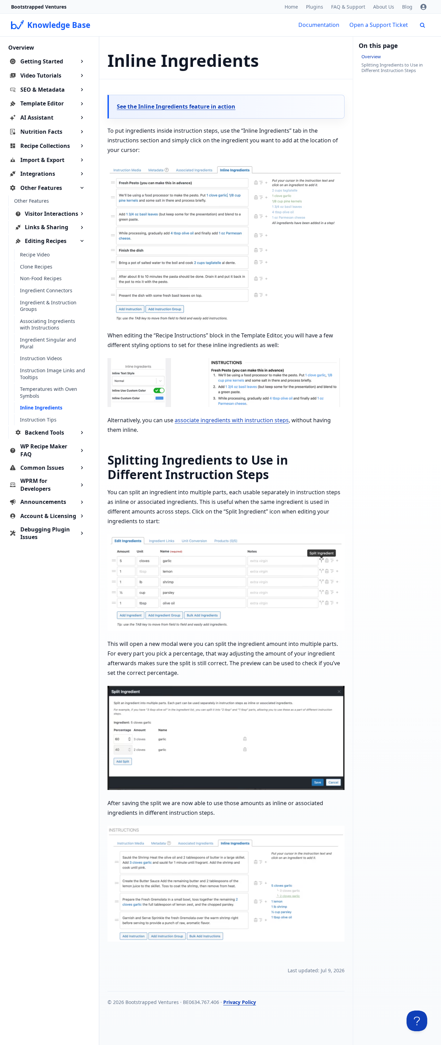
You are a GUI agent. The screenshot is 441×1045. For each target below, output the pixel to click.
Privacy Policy (239, 1002)
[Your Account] (423, 6)
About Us (383, 6)
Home (291, 6)
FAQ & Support (348, 6)
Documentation (318, 25)
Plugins (314, 6)
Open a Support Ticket (378, 25)
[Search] (422, 25)
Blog (407, 6)
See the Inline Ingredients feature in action (176, 106)
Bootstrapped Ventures (38, 6)
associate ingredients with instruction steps (232, 420)
